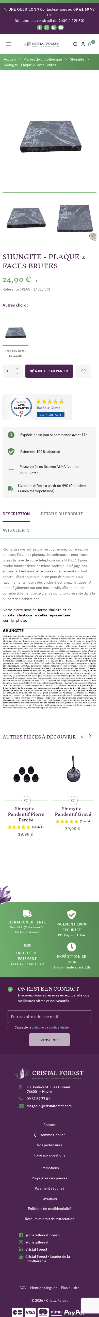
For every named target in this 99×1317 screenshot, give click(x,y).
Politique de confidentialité (49, 1208)
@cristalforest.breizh (42, 1235)
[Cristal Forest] (49, 1075)
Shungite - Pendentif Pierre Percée (26, 813)
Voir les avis (51, 414)
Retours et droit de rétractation (49, 1219)
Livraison (49, 1198)
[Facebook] (39, 27)
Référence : (12, 289)
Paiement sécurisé (49, 1188)
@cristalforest (36, 1242)
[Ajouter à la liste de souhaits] (83, 371)
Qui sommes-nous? (49, 1135)
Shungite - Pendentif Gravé (73, 810)
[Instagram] (47, 27)
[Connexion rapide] (83, 44)
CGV (23, 1287)
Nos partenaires (49, 1145)
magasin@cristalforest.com (49, 1106)
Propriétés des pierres (49, 1178)
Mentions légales (43, 1287)
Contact (49, 1124)
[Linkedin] (54, 27)
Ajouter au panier (51, 371)
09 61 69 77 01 (38, 1098)
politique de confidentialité (50, 1027)
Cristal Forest (36, 1249)
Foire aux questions (49, 1155)
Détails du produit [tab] (62, 513)
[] (26, 800)
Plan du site (70, 1287)
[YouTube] (61, 27)
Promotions (49, 1168)
